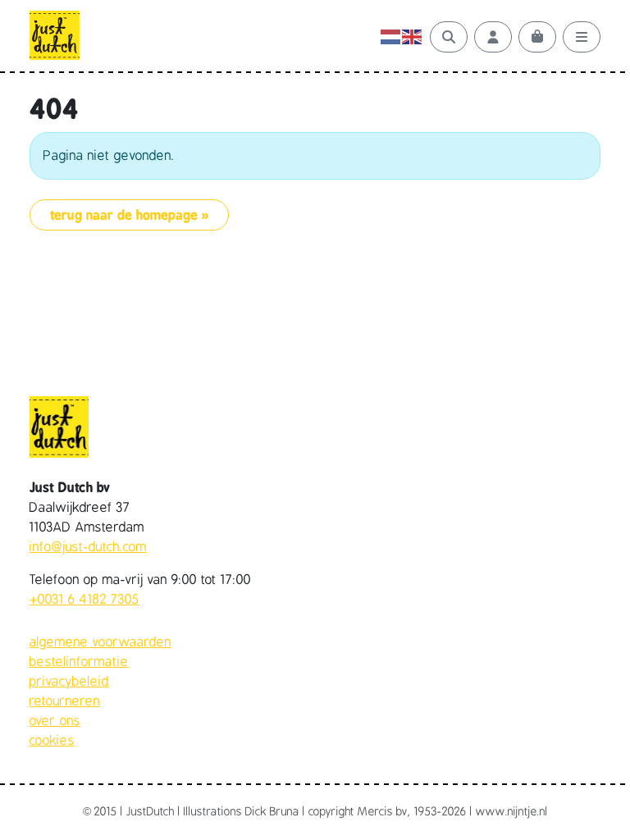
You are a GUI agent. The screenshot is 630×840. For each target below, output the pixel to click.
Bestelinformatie (79, 662)
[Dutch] (391, 37)
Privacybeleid (69, 681)
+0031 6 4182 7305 (84, 599)
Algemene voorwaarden (100, 642)
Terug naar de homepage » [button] (129, 215)
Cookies (52, 740)
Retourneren (65, 701)
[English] (412, 37)
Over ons (55, 721)
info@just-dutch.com (88, 547)
